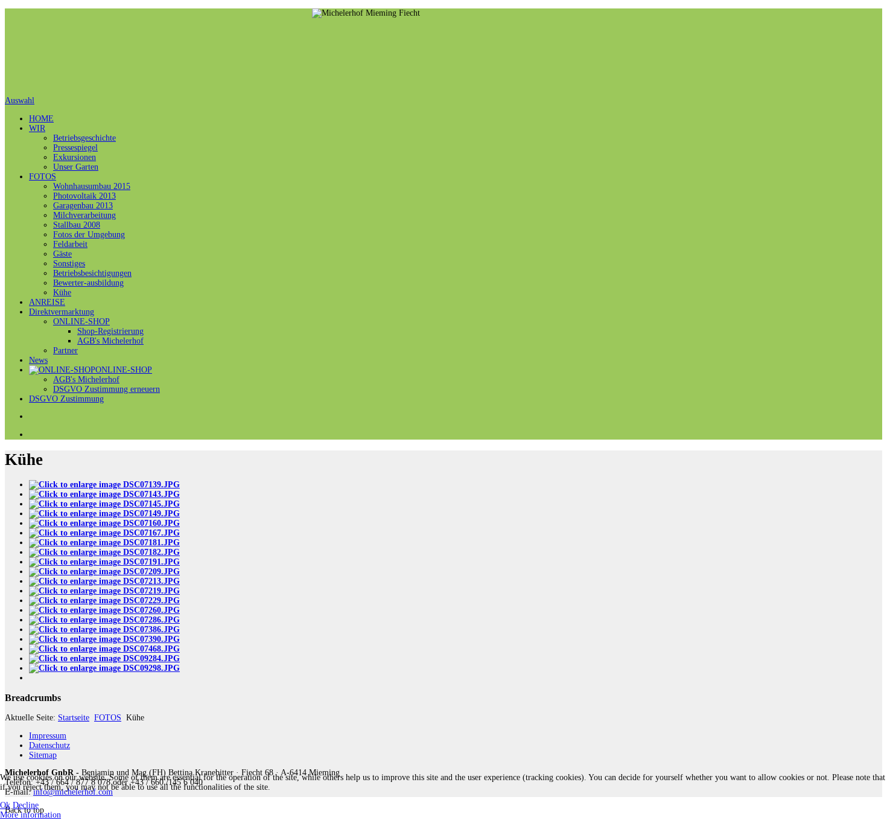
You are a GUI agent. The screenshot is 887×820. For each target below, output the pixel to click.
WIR (37, 128)
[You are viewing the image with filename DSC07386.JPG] (104, 629)
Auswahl (19, 100)
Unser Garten (75, 166)
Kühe (62, 292)
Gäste (62, 253)
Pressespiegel (75, 147)
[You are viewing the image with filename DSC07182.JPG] (104, 552)
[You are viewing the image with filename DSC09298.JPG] (104, 668)
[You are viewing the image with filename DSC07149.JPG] (104, 513)
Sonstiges (69, 263)
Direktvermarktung (61, 311)
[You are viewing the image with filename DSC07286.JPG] (104, 619)
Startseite (73, 717)
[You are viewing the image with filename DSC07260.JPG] (104, 610)
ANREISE (47, 302)
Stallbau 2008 (76, 224)
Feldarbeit (70, 244)
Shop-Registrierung (110, 331)
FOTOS (42, 176)
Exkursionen (74, 157)
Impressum (47, 735)
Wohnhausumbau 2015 (91, 186)
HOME (41, 118)
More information (30, 814)
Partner (65, 350)
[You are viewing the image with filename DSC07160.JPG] (104, 523)
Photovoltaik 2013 (84, 195)
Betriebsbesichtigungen (92, 273)
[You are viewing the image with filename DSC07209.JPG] (104, 571)
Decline (26, 805)
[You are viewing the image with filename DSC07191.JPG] (104, 561)
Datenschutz (49, 745)
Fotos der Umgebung (89, 234)
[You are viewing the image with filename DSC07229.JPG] (104, 600)
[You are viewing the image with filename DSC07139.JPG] (104, 484)
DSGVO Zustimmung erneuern (106, 389)
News (38, 360)
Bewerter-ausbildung (88, 282)
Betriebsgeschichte (84, 138)
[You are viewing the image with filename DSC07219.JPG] (104, 590)
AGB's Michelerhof (110, 340)
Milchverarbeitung (84, 215)
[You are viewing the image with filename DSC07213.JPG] (104, 581)
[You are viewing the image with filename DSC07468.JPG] (104, 648)
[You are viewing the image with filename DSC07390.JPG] (104, 639)
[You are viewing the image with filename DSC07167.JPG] (104, 532)
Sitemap (43, 755)
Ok (5, 805)
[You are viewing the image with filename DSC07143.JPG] (104, 494)
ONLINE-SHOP (81, 321)
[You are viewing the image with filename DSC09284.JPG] (104, 658)
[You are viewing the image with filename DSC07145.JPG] (104, 503)
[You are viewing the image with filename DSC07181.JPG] (104, 542)
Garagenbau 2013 (83, 205)
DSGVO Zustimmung (66, 398)
